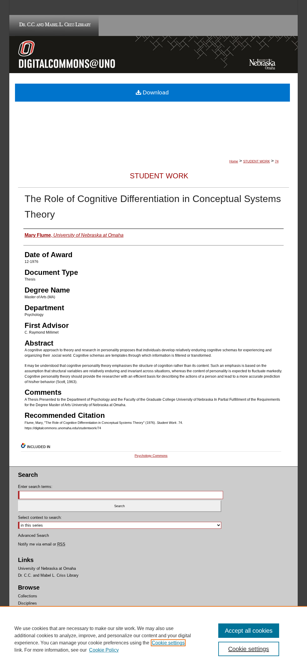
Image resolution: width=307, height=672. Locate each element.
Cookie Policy (104, 650)
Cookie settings (168, 642)
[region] (153, 639)
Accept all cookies (249, 630)
